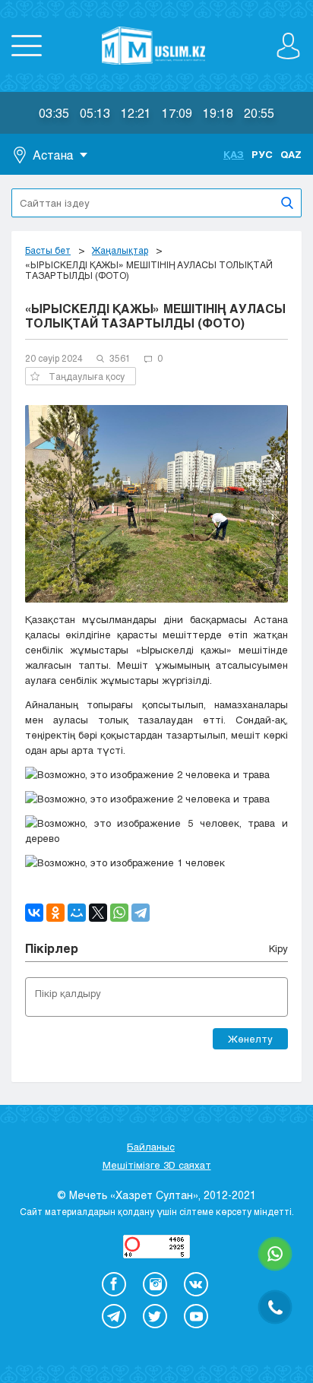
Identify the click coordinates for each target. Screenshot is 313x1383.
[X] (98, 913)
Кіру (278, 948)
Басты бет (48, 250)
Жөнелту (250, 1039)
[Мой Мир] (77, 913)
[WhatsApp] (119, 913)
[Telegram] (140, 913)
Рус (262, 154)
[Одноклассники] (55, 913)
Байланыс (151, 1147)
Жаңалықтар (120, 250)
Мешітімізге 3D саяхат (157, 1165)
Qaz (291, 154)
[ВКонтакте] (34, 913)
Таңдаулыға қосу (87, 376)
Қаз (233, 154)
